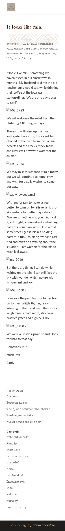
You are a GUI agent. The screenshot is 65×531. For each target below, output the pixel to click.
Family (18, 49)
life (9, 58)
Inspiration (47, 54)
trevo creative (44, 525)
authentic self (17, 437)
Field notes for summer (23, 422)
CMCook (14, 44)
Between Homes (16, 403)
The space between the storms (28, 409)
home (10, 469)
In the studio (28, 54)
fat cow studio (47, 49)
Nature (11, 494)
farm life (30, 49)
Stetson (12, 396)
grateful (12, 54)
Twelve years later (20, 415)
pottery (12, 501)
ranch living (22, 58)
